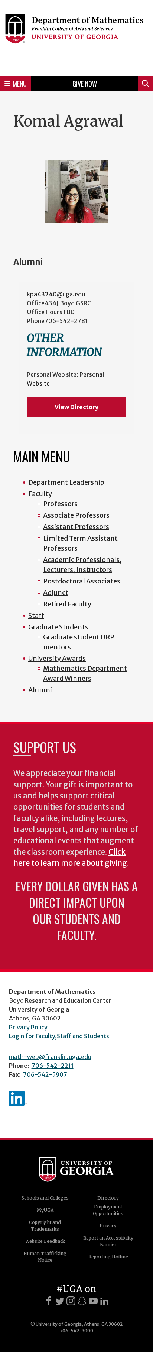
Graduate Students (58, 627)
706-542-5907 (45, 1074)
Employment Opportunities (108, 1210)
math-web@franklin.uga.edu (50, 1056)
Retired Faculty (67, 604)
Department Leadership (66, 482)
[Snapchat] (82, 1300)
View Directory (76, 407)
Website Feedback (45, 1241)
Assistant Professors (76, 526)
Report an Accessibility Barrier (108, 1241)
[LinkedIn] (104, 1300)
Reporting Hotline (108, 1256)
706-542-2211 (53, 1065)
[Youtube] (93, 1300)
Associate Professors (76, 515)
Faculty (40, 494)
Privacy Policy (28, 1027)
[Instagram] (70, 1300)
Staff (36, 615)
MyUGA (45, 1210)
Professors (60, 504)
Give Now (84, 83)
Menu (20, 83)
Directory (108, 1198)
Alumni (40, 690)
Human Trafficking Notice (44, 1257)
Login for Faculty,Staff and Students (59, 1036)
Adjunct (55, 592)
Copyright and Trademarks (45, 1226)
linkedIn (18, 1098)
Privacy (108, 1225)
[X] (59, 1300)
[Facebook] (48, 1300)
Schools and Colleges (45, 1198)
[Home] (76, 37)
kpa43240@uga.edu (56, 294)
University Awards (57, 658)
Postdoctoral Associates (81, 581)
